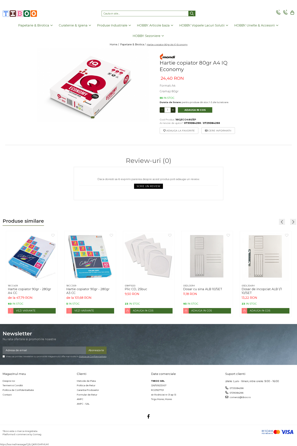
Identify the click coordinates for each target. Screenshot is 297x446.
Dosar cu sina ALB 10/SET (202, 289)
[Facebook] (149, 417)
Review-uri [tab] (148, 160)
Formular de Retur (87, 394)
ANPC (80, 399)
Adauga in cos (195, 110)
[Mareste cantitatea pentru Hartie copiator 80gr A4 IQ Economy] (173, 110)
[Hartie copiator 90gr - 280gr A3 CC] (90, 257)
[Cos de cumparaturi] (291, 12)
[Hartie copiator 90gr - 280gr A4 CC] (32, 257)
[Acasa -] (20, 13)
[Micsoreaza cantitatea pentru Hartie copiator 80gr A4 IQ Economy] (162, 110)
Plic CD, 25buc (136, 289)
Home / (115, 44)
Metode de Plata (86, 381)
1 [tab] (93, 117)
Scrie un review (148, 186)
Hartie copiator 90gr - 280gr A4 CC (29, 291)
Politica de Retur (86, 385)
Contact (7, 394)
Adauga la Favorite (180, 130)
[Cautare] (191, 13)
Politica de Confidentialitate (92, 356)
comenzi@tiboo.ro (240, 397)
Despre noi (9, 381)
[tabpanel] (92, 85)
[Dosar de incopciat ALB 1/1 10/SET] (265, 257)
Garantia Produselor (88, 390)
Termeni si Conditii (13, 385)
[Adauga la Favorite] (53, 235)
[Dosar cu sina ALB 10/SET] (207, 257)
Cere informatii (219, 130)
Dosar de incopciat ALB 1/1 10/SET (262, 291)
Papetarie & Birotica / (133, 44)
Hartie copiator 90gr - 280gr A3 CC (87, 291)
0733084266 (236, 388)
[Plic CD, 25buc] (149, 257)
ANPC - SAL (83, 403)
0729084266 (236, 392)
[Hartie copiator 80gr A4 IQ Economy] (92, 85)
